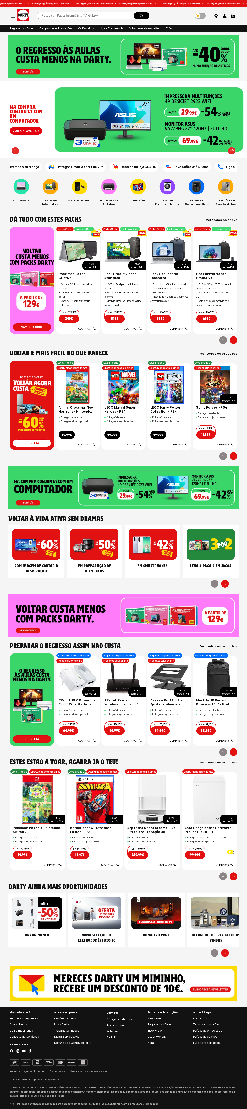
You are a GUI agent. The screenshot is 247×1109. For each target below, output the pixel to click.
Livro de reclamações (207, 1042)
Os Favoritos (86, 28)
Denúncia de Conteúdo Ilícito (72, 1042)
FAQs (169, 28)
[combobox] (93, 15)
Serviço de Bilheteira (120, 1019)
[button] (233, 16)
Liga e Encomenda (111, 28)
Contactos (200, 1018)
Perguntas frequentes (24, 1018)
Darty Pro (112, 1037)
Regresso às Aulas (22, 28)
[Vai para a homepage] (23, 15)
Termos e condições (206, 1024)
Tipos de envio (116, 1025)
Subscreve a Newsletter (144, 28)
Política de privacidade (207, 1030)
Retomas (112, 1031)
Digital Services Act (66, 1036)
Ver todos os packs (221, 220)
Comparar (84, 328)
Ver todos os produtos (218, 353)
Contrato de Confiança (24, 1036)
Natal (151, 1042)
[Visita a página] (32, 280)
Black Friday (155, 1030)
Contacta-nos (19, 1024)
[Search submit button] (141, 15)
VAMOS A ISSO (31, 327)
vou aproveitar (26, 131)
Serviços (112, 1012)
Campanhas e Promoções (55, 28)
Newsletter (155, 1018)
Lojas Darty (61, 1024)
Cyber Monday (157, 1036)
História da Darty (65, 1018)
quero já (31, 443)
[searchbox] (93, 15)
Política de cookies (205, 1036)
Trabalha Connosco (66, 1030)
